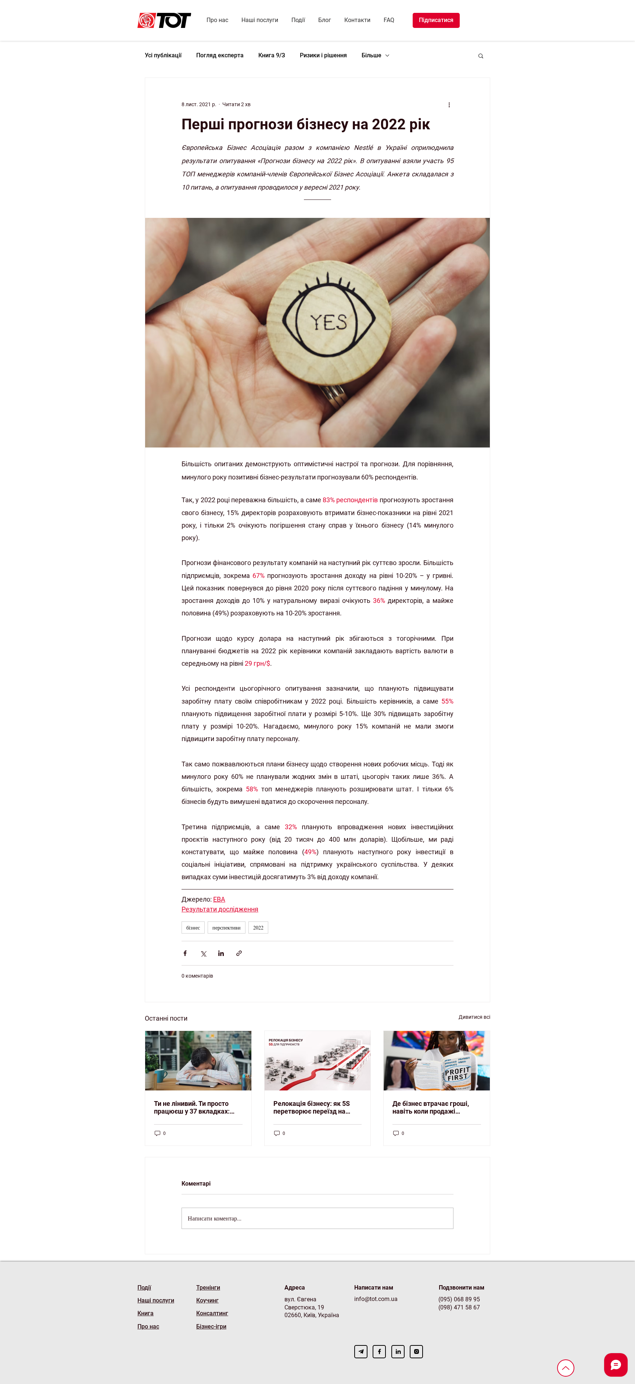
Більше (371, 55)
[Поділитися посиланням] (239, 953)
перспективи (226, 927)
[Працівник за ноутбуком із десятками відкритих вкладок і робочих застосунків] (198, 1060)
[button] (480, 55)
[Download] (360, 1351)
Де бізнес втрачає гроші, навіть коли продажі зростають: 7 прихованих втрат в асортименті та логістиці (431, 1107)
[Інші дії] (449, 104)
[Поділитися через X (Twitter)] (203, 953)
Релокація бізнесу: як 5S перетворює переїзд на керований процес (311, 1107)
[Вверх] (565, 1368)
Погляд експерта (220, 55)
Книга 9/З (271, 55)
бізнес (193, 927)
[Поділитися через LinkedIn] (221, 953)
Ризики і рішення (323, 55)
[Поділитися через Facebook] (185, 953)
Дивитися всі (474, 1017)
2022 (258, 927)
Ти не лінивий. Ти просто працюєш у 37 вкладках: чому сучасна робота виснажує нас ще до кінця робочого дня (194, 1107)
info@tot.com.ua (376, 1298)
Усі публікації (163, 55)
